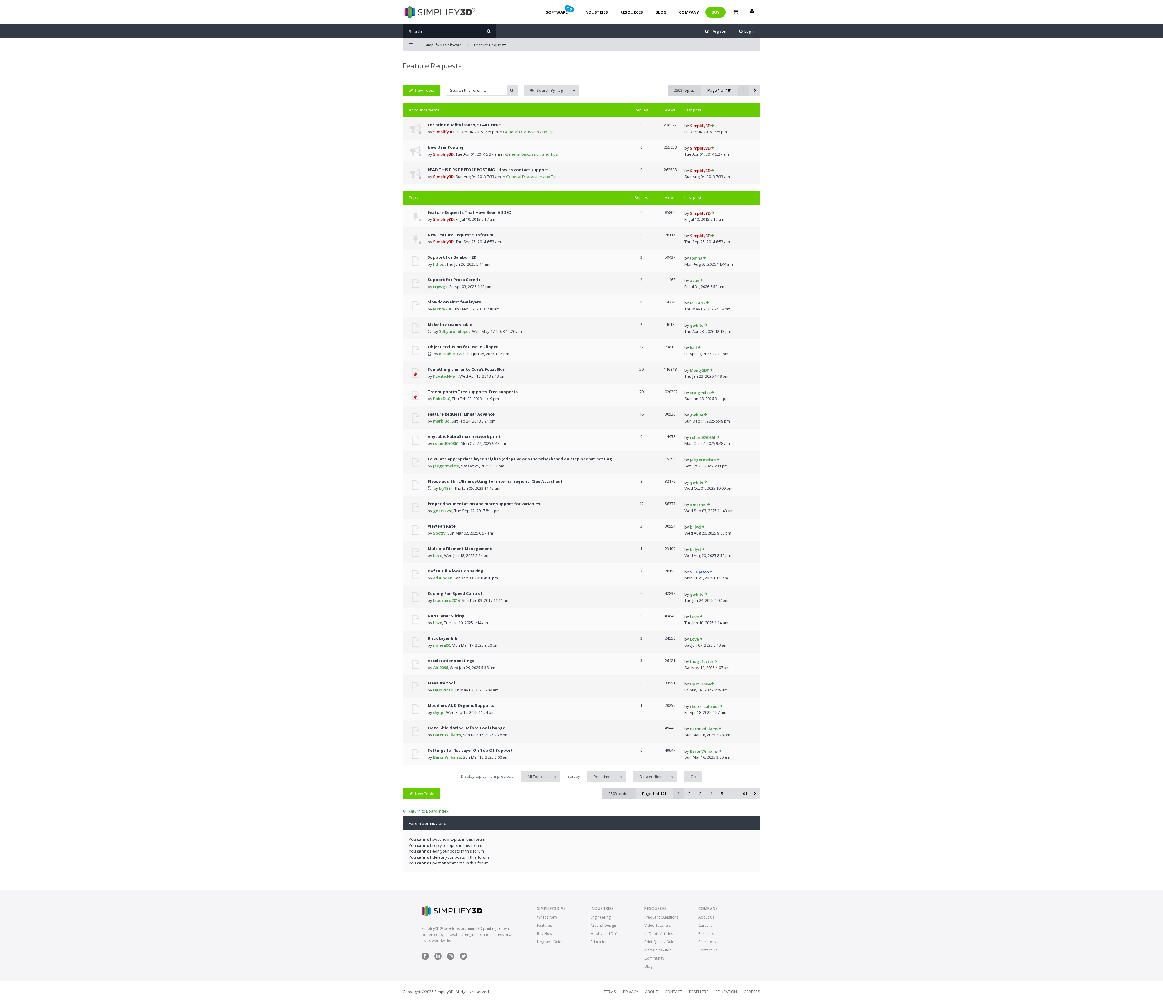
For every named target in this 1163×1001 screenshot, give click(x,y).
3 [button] (700, 793)
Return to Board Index (428, 811)
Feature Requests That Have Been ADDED (470, 212)
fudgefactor (702, 661)
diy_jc (438, 712)
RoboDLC (441, 398)
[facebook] (425, 958)
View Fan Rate (442, 526)
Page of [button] (719, 90)
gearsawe (442, 510)
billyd (695, 527)
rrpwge (440, 286)
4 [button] (711, 793)
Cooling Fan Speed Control (455, 593)
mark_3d (441, 421)
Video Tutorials (657, 925)
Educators (707, 941)
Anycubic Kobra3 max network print (464, 436)
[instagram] (450, 958)
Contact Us (707, 950)
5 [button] (722, 793)
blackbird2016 (446, 600)
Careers (705, 925)
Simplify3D (443, 131)
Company (689, 12)
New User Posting (446, 147)
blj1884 (445, 488)
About (651, 991)
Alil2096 (440, 667)
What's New (547, 917)
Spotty (439, 533)
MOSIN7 (697, 303)
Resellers (706, 933)
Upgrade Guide (550, 941)
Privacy (630, 991)
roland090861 (446, 443)
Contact (673, 991)
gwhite (697, 325)
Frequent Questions (661, 917)
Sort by (589, 776)
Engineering (601, 917)
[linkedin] (438, 958)
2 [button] (689, 793)
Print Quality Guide (660, 941)
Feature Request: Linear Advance (461, 414)
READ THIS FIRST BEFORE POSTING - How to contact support (488, 169)
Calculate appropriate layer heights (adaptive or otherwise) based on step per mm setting (520, 459)
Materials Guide (657, 950)
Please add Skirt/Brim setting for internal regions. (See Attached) (495, 481)
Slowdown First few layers (454, 302)
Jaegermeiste (446, 466)
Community (654, 958)
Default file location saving (455, 571)
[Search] (489, 31)
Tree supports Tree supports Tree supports (473, 391)
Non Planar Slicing (446, 615)
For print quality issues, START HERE (464, 125)
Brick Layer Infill (444, 638)
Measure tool (441, 683)
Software (559, 10)
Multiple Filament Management (460, 548)
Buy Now (544, 933)
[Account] (752, 12)
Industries (596, 12)
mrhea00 (441, 645)
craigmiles (700, 392)
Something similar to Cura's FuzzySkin (466, 369)
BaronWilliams (447, 734)
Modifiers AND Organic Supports (461, 705)
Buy (715, 12)
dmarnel (698, 504)
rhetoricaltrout (704, 706)
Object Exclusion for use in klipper (463, 347)
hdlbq (439, 264)
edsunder (442, 578)
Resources (631, 12)
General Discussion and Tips (529, 131)
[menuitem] (746, 31)
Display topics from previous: (503, 776)
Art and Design (603, 925)
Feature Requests (432, 66)
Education (599, 941)
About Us (706, 917)
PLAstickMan (445, 376)
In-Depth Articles (658, 933)
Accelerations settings (451, 660)
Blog (661, 12)
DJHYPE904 (443, 690)
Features (544, 925)
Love (437, 555)
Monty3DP (442, 309)
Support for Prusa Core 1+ (454, 279)
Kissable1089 (451, 353)
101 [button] (744, 793)
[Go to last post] (712, 126)
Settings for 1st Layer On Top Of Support (470, 750)
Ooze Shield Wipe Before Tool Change (466, 728)
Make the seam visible (450, 324)
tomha (696, 258)
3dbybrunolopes (454, 331)
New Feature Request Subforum (460, 234)
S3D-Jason (699, 572)
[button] (754, 90)
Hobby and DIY (604, 933)
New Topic (424, 90)
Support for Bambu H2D (452, 257)
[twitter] (463, 958)
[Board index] (439, 12)
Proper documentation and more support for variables (484, 503)
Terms (610, 991)
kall (693, 347)
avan (694, 280)
